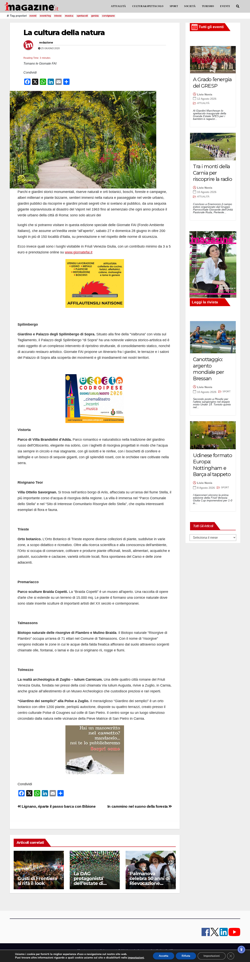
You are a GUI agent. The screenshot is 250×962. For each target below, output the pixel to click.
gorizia (95, 15)
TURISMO (208, 6)
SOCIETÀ (190, 6)
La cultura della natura (64, 32)
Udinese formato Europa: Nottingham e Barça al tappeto (212, 465)
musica (69, 15)
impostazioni (136, 957)
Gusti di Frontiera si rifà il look (37, 881)
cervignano (108, 15)
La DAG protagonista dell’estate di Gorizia (88, 881)
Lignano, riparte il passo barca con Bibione (58, 806)
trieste (58, 15)
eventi (32, 15)
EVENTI (225, 6)
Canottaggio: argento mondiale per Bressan (208, 369)
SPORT (174, 6)
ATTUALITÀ (118, 6)
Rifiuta (186, 956)
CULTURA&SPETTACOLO (147, 6)
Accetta (163, 956)
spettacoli (82, 15)
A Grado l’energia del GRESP (212, 82)
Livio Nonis (204, 94)
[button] (237, 6)
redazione (46, 42)
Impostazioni (212, 956)
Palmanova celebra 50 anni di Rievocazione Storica (149, 881)
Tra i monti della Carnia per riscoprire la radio (212, 172)
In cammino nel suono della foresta (138, 806)
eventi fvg (45, 15)
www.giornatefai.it (78, 252)
